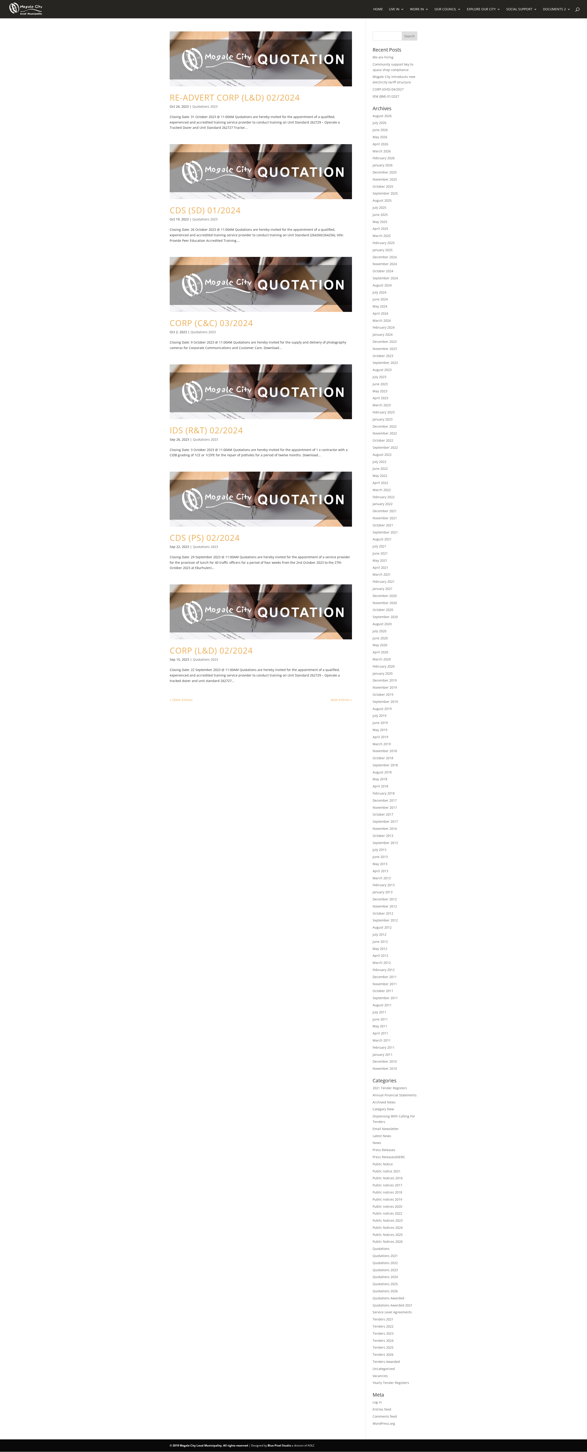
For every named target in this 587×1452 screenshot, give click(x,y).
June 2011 (380, 1019)
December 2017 (385, 800)
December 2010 (385, 1061)
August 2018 (382, 772)
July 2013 (379, 849)
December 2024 (385, 257)
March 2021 (382, 574)
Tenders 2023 (383, 1333)
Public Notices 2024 (388, 1227)
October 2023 (383, 356)
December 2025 (385, 172)
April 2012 (380, 955)
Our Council (445, 9)
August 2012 (382, 927)
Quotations (381, 1248)
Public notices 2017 (387, 1185)
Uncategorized (384, 1369)
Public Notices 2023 (388, 1220)
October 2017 (383, 814)
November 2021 (385, 518)
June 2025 (380, 214)
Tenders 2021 (383, 1319)
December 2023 (385, 341)
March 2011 (382, 1040)
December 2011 (385, 977)
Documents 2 (554, 9)
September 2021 (385, 532)
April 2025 (380, 228)
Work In (417, 9)
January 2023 (383, 419)
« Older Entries (181, 700)
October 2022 (383, 440)
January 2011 (383, 1054)
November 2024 (385, 264)
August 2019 (382, 709)
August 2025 (382, 200)
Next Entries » (341, 700)
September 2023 (385, 362)
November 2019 (385, 687)
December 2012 (385, 899)
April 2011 (380, 1033)
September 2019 (385, 701)
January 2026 (383, 165)
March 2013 (382, 878)
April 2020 (380, 652)
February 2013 (384, 885)
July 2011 (379, 1012)
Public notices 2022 (387, 1213)
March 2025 (382, 236)
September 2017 (385, 821)
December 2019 (385, 680)
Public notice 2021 (387, 1171)
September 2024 (385, 278)
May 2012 (380, 948)
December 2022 (385, 426)
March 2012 (382, 962)
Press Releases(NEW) (388, 1157)
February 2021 (384, 581)
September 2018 (385, 765)
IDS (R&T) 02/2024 (206, 430)
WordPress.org (384, 1423)
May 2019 (380, 730)
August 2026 (382, 116)
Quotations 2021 (385, 1256)
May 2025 (380, 222)
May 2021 (380, 560)
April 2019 (380, 737)
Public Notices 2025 (388, 1234)
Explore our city (481, 9)
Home (378, 9)
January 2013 (383, 892)
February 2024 (384, 327)
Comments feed (385, 1416)
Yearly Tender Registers (391, 1382)
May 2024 (380, 306)
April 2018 (380, 786)
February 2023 (384, 412)
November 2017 (385, 807)
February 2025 (384, 243)
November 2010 (385, 1068)
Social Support (519, 9)
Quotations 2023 (205, 106)
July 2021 (379, 546)
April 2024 (380, 313)
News (377, 1143)
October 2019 (383, 694)
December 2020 (385, 596)
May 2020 (380, 645)
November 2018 (385, 751)
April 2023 (380, 398)
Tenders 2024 (383, 1340)
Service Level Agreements (392, 1312)
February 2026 (384, 158)
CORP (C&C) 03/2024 (211, 323)
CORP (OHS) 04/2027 (388, 89)
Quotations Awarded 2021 (393, 1305)
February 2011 (384, 1047)
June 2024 (380, 299)
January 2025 (383, 250)
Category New (383, 1109)
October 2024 (383, 271)
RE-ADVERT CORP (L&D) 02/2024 (235, 97)
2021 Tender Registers (390, 1088)
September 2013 (385, 843)
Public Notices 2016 (388, 1178)
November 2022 (385, 433)
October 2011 (383, 991)
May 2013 (380, 864)
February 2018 (384, 793)
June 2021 (380, 553)
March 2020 (382, 659)
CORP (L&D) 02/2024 (211, 650)
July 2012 (379, 934)
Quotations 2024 (385, 1277)
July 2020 (379, 631)
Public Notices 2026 (388, 1241)
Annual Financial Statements (395, 1095)
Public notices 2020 (387, 1206)
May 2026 (380, 137)
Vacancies (380, 1376)
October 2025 (383, 186)
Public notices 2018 (387, 1192)
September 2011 (385, 998)
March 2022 (382, 490)
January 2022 (383, 504)
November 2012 (385, 906)
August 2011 (382, 1005)
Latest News (382, 1136)
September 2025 (385, 193)
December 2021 (385, 511)
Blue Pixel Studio (279, 1445)
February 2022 (384, 497)
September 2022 (385, 447)
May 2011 (380, 1026)
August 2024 (382, 285)
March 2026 (382, 151)
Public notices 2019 (387, 1199)
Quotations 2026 (385, 1291)
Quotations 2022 (385, 1263)
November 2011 (385, 984)
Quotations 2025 (385, 1284)
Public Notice (383, 1164)
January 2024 (383, 334)
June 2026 (380, 130)
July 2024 (379, 292)
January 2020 (383, 673)
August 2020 (382, 624)
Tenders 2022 (383, 1326)
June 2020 (380, 638)
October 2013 (383, 835)
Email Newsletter (386, 1129)
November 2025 (385, 179)
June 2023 (380, 384)
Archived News (384, 1102)
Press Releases (384, 1150)
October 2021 (383, 525)
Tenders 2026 (383, 1354)
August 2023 (382, 370)
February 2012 (384, 970)
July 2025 (379, 207)
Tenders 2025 (383, 1347)
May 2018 (380, 779)
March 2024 (382, 320)
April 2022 (380, 483)
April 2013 (380, 871)
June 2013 (380, 857)
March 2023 (382, 405)
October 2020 (383, 610)
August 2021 (382, 539)
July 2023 (379, 377)
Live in (394, 9)
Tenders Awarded (386, 1361)
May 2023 (380, 391)
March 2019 (382, 744)
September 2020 (385, 617)
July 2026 (379, 123)
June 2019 (380, 722)
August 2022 (382, 454)
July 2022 (379, 461)
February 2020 (384, 666)
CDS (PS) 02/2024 (205, 537)
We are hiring (383, 57)
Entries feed (382, 1409)
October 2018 (383, 758)
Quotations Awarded (388, 1298)
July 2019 (379, 715)
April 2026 (380, 144)
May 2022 (380, 475)
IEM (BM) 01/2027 (386, 96)
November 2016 (385, 828)
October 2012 (383, 913)
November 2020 (385, 603)
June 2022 (380, 468)
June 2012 (380, 941)
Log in (377, 1402)
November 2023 (385, 348)
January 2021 (383, 588)
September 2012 (385, 920)
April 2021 (380, 567)
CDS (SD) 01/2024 (205, 210)
